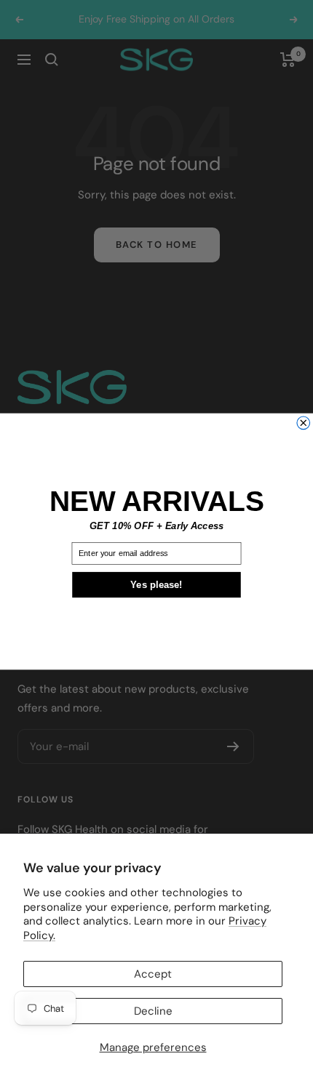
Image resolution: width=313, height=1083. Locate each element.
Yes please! (156, 584)
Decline (153, 1011)
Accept (153, 974)
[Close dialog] (303, 423)
